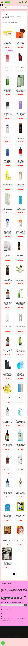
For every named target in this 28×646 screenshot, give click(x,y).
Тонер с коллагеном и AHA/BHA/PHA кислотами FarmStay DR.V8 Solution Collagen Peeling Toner (7, 162)
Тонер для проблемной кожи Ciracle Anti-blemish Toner (7, 350)
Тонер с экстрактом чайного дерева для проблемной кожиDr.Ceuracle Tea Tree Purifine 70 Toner (7, 91)
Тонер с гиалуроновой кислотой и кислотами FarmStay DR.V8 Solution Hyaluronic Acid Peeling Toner (20, 210)
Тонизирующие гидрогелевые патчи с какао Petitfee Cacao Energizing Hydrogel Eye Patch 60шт (20, 44)
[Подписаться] (25, 605)
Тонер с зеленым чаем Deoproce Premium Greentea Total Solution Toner (7, 209)
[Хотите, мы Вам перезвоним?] (2, 643)
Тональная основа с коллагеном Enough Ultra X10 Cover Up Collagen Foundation (7, 493)
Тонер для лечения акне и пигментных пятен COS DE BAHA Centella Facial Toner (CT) (20, 422)
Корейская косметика (6, 13)
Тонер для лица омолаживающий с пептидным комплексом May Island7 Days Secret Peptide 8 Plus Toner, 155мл (7, 423)
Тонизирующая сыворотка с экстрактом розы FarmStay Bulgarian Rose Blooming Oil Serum (7, 67)
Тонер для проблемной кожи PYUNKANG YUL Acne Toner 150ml (7, 327)
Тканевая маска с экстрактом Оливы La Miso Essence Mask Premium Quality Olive (8, 564)
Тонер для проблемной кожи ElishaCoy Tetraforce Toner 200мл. (20, 327)
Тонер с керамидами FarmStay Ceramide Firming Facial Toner (20, 161)
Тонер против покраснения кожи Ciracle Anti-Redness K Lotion (8, 256)
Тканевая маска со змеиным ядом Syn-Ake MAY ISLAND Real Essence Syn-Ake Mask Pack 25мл (7, 540)
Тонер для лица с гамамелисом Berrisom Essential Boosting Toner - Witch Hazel (7, 398)
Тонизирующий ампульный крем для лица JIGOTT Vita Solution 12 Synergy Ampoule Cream (7, 44)
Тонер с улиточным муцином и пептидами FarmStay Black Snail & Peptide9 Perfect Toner (7, 114)
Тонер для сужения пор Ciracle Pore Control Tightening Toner (7, 303)
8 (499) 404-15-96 (6, 614)
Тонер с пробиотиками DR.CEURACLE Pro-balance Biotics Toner (7, 138)
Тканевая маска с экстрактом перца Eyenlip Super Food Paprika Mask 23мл (20, 540)
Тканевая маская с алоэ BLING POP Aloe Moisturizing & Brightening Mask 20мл (20, 516)
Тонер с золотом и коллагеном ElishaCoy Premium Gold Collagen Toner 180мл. (20, 185)
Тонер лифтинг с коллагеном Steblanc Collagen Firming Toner (8, 279)
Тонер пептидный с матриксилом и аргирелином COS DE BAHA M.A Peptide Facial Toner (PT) (20, 257)
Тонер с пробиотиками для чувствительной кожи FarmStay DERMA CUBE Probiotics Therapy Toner (20, 115)
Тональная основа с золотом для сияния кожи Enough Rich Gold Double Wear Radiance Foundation (20, 493)
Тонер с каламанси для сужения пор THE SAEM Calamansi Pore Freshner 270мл (7, 185)
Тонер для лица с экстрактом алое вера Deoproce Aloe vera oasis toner (20, 351)
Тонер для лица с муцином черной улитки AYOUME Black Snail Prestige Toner (7, 375)
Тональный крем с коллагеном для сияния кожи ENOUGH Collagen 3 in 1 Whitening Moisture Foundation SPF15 (20, 470)
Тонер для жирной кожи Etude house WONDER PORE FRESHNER (20, 445)
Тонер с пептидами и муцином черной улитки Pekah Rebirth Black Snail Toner (20, 138)
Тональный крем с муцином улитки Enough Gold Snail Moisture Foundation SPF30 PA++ (7, 469)
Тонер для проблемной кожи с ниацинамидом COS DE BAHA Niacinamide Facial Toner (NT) (20, 304)
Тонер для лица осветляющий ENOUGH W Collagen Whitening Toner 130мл (20, 398)
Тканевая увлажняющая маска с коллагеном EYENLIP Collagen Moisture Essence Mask (7, 516)
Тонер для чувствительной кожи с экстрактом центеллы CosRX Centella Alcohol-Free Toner (20, 280)
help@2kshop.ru (5, 611)
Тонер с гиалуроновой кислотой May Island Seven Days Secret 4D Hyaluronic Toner (7, 233)
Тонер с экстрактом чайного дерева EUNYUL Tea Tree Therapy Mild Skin (20, 91)
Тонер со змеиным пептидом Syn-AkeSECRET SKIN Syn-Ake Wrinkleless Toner (20, 67)
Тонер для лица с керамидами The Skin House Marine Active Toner (20, 375)
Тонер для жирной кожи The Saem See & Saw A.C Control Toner (7, 445)
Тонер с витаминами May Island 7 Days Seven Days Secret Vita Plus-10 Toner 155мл (20, 233)
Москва (4, 616)
